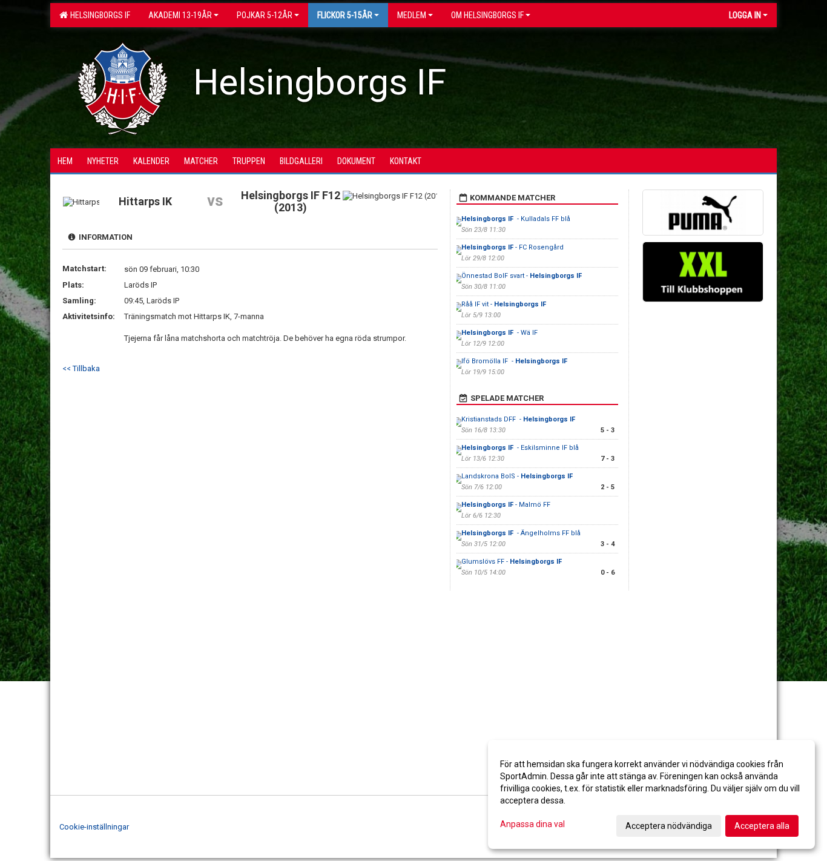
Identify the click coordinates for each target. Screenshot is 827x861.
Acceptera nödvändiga (668, 826)
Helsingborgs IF (98, 15)
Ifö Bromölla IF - (515, 361)
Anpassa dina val (532, 824)
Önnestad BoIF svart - (522, 276)
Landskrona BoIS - (518, 476)
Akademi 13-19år (180, 15)
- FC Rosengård (512, 247)
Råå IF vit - (504, 304)
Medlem (411, 15)
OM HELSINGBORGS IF (487, 15)
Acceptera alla (761, 826)
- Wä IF (499, 333)
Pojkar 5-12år (264, 15)
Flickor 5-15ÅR (344, 15)
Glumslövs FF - (512, 562)
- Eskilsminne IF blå (520, 448)
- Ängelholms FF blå (521, 533)
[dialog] (651, 794)
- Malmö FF (505, 505)
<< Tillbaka (81, 368)
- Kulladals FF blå (515, 219)
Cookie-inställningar (94, 826)
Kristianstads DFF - (519, 419)
